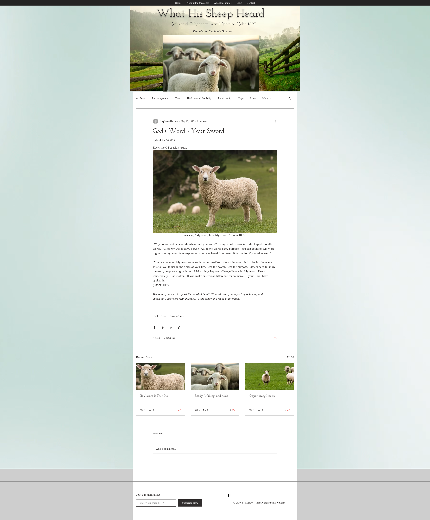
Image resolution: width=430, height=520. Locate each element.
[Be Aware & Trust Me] (160, 376)
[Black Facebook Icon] (228, 495)
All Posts (140, 98)
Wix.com (280, 502)
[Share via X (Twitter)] (162, 327)
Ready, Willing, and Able (211, 396)
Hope (241, 98)
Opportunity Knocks (262, 396)
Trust (177, 98)
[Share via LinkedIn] (171, 327)
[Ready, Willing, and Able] (215, 376)
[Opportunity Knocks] (269, 376)
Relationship (224, 98)
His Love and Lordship (199, 98)
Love (253, 98)
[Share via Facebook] (154, 327)
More (265, 98)
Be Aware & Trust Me (154, 396)
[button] (289, 98)
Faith (156, 316)
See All (290, 356)
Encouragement (160, 98)
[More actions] (275, 121)
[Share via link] (179, 327)
